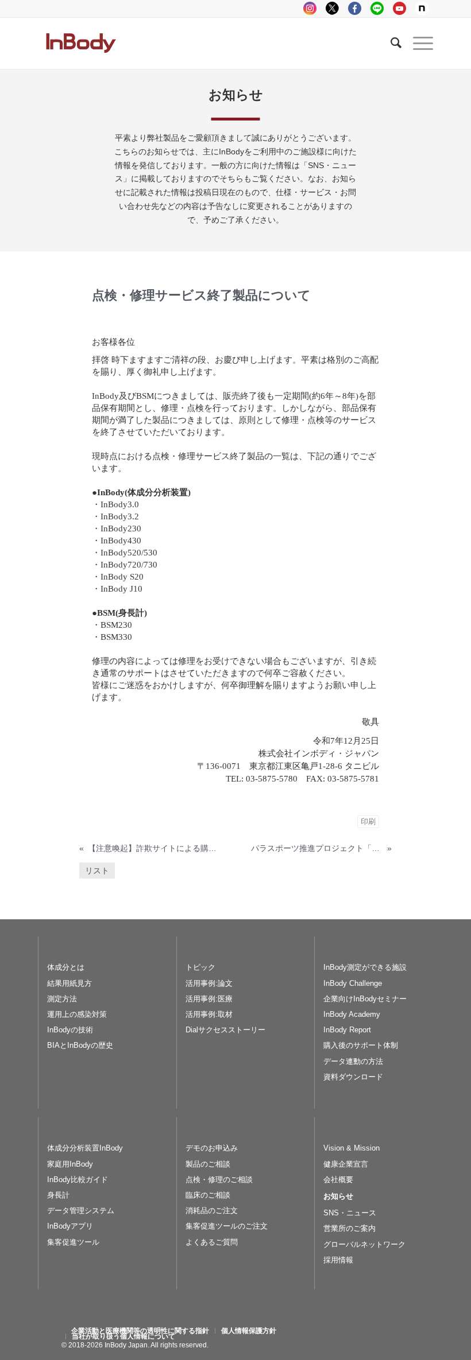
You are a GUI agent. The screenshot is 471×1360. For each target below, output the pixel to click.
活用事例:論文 (209, 983)
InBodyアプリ (70, 1226)
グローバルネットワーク (364, 1244)
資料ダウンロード (353, 1077)
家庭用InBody (70, 1164)
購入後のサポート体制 (360, 1045)
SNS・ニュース (349, 1213)
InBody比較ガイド (77, 1179)
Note (421, 8)
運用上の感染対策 (77, 1014)
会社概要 (338, 1179)
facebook (354, 8)
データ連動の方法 (353, 1061)
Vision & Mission (351, 1148)
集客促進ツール (73, 1242)
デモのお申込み (212, 1148)
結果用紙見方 (69, 983)
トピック (200, 967)
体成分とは (65, 967)
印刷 (368, 821)
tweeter (332, 8)
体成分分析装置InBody (85, 1148)
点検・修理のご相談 (219, 1179)
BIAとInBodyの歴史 (80, 1045)
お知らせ (338, 1196)
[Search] (390, 43)
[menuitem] (140, 1331)
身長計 (58, 1195)
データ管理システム (80, 1210)
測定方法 (62, 998)
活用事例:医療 (209, 998)
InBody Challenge (352, 983)
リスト (97, 870)
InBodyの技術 (70, 1029)
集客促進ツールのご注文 (227, 1226)
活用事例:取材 (209, 1014)
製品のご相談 (208, 1164)
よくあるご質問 (212, 1242)
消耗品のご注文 (212, 1210)
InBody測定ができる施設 (365, 967)
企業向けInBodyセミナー (365, 998)
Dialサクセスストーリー (225, 1029)
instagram (309, 8)
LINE (377, 8)
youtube (399, 8)
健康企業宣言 (345, 1164)
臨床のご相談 (208, 1195)
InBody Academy (351, 1014)
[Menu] (417, 43)
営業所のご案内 (349, 1228)
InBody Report (347, 1029)
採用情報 (338, 1260)
